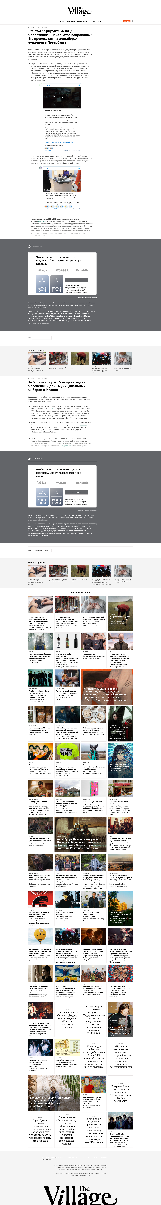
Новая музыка (113, 725)
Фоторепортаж (61, 836)
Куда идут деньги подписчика (87, 297)
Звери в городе (86, 762)
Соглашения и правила (100, 1157)
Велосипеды (86, 873)
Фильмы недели (60, 725)
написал (51, 409)
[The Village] (80, 11)
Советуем (85, 725)
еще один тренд (114, 910)
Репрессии (31, 910)
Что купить (86, 651)
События (85, 1094)
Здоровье (85, 614)
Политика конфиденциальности (52, 1157)
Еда (89, 21)
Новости (33, 27)
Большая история (88, 686)
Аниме (111, 762)
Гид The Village (60, 614)
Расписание (59, 910)
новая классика (33, 688)
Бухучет (58, 651)
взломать (83, 425)
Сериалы (31, 651)
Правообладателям (72, 1157)
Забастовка (59, 799)
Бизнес (73, 21)
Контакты (86, 1157)
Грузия (57, 873)
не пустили (42, 221)
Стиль (93, 21)
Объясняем (112, 614)
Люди (68, 21)
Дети (99, 21)
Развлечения (82, 21)
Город (62, 21)
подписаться (77, 280)
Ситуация (58, 762)
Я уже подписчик (36, 246)
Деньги (31, 947)
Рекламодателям (46, 1159)
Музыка (31, 762)
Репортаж (31, 614)
